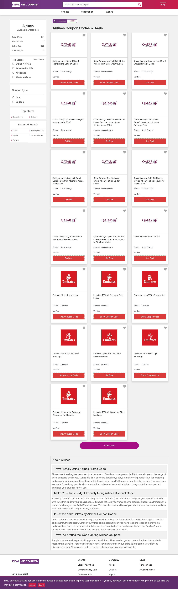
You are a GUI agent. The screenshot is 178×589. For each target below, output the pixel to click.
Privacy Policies (147, 569)
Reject (41, 585)
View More (109, 445)
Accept (32, 585)
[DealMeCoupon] (25, 562)
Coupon (19, 101)
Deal (17, 97)
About (111, 564)
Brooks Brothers (37, 131)
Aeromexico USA (24, 68)
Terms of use (145, 564)
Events (109, 12)
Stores (65, 12)
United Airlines (23, 63)
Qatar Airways (18, 117)
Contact (112, 569)
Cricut (15, 131)
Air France (20, 72)
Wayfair (15, 135)
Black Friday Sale (86, 564)
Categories (87, 12)
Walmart (16, 140)
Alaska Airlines (23, 77)
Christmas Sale (85, 574)
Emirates (34, 117)
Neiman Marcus (37, 135)
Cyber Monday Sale (87, 569)
